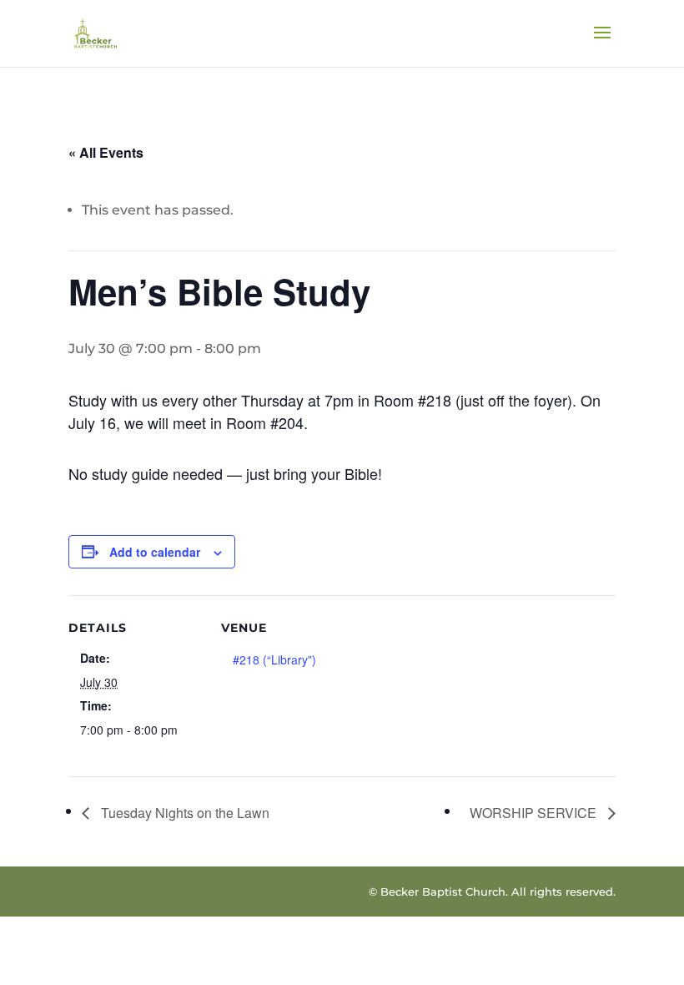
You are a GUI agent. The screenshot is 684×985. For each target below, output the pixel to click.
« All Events (105, 152)
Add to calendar (154, 551)
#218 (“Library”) (274, 659)
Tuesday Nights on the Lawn (183, 812)
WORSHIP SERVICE (535, 812)
